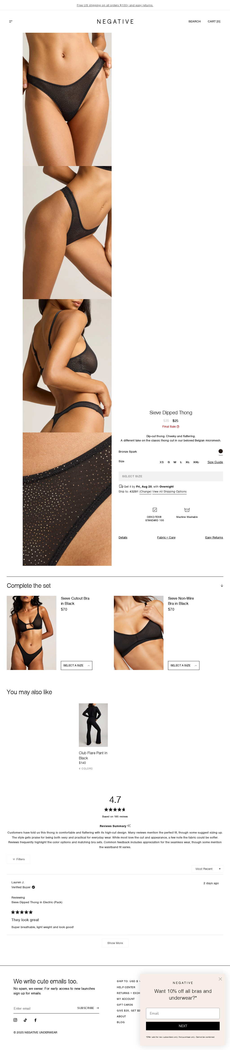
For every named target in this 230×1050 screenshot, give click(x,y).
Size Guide (215, 462)
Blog (121, 1022)
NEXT (183, 1026)
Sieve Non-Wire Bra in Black (181, 601)
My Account (126, 999)
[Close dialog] (220, 979)
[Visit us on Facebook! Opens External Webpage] (36, 1020)
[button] (20, 21)
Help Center (126, 987)
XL (188, 462)
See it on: (97, 43)
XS (162, 462)
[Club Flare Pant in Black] (93, 725)
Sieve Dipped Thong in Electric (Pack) (36, 902)
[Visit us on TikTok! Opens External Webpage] (26, 1020)
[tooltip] (128, 826)
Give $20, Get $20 (129, 1010)
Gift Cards (125, 1004)
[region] (115, 5)
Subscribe (85, 1008)
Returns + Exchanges (133, 993)
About (121, 1016)
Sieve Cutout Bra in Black (75, 601)
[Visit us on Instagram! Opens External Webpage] (15, 1020)
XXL (196, 462)
